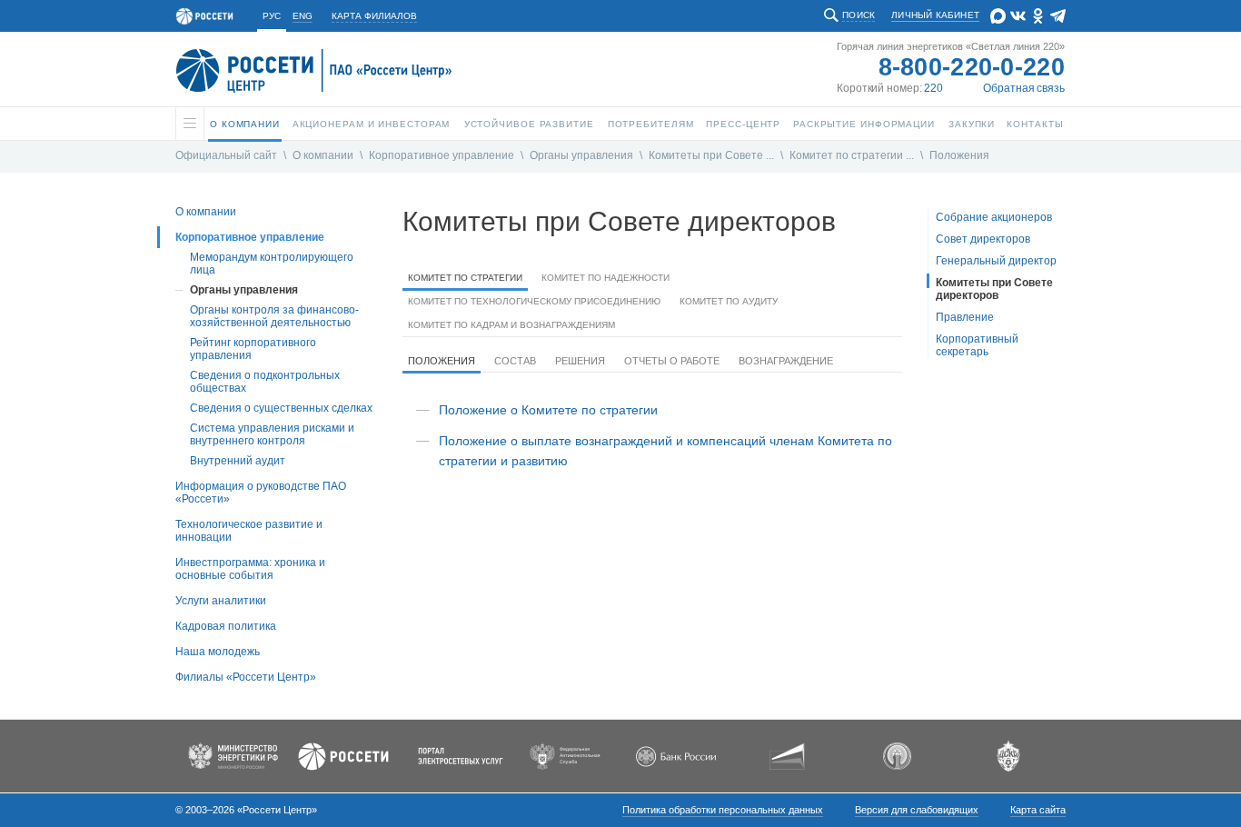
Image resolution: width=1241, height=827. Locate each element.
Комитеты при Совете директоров (994, 289)
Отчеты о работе (672, 360)
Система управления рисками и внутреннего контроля (272, 434)
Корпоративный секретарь (977, 345)
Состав (515, 360)
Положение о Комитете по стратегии (548, 410)
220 (933, 88)
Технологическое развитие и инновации (249, 530)
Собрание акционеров (994, 217)
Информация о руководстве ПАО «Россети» (260, 492)
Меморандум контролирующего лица (271, 263)
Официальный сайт (226, 155)
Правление (965, 317)
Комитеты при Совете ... (711, 155)
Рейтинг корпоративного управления (253, 349)
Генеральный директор (996, 260)
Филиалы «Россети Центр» (245, 677)
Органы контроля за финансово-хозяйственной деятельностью (274, 316)
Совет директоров (983, 239)
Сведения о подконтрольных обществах (265, 381)
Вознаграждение (786, 360)
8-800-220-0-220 (972, 67)
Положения (959, 155)
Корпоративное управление (441, 155)
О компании (323, 155)
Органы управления (581, 155)
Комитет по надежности (605, 278)
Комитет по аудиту (729, 301)
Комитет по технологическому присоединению (534, 301)
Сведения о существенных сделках (281, 408)
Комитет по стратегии (465, 278)
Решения (580, 360)
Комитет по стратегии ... (851, 155)
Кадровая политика (225, 626)
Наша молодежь (217, 651)
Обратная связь (1024, 88)
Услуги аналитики (220, 600)
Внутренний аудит (237, 460)
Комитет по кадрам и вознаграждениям (511, 325)
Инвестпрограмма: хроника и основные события (250, 569)
